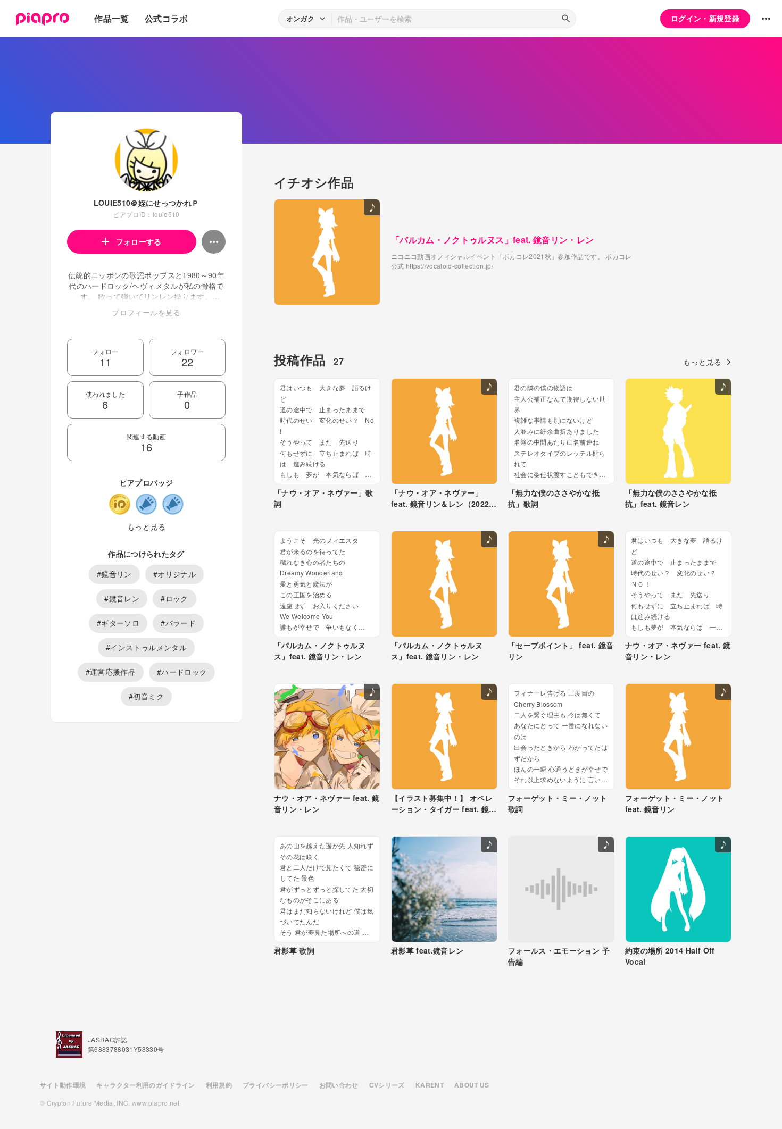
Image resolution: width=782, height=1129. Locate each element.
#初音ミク (146, 696)
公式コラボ (166, 18)
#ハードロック (182, 671)
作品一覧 (111, 18)
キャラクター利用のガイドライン (145, 1085)
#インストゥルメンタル (146, 647)
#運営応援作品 (111, 671)
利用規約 (219, 1085)
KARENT (429, 1085)
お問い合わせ (339, 1085)
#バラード (178, 622)
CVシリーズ (387, 1085)
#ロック (174, 598)
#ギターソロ (118, 622)
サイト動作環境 (63, 1085)
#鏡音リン (114, 573)
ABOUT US (471, 1085)
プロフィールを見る (146, 312)
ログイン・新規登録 (705, 18)
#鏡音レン (121, 598)
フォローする (139, 241)
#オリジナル (174, 573)
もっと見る (146, 526)
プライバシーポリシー (276, 1085)
